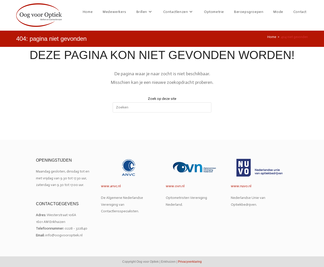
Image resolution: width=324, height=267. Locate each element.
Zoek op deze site (162, 99)
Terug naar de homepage (162, 134)
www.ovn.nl (175, 186)
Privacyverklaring (190, 261)
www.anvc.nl (111, 186)
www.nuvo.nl (241, 186)
